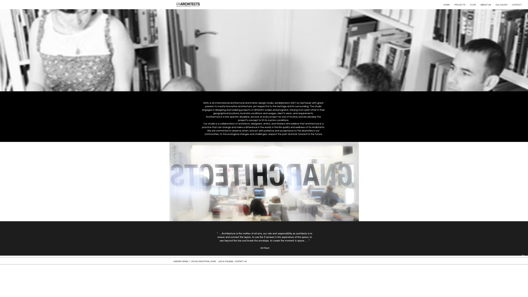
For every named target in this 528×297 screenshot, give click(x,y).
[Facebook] (523, 262)
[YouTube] (523, 275)
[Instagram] (523, 268)
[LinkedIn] (523, 256)
